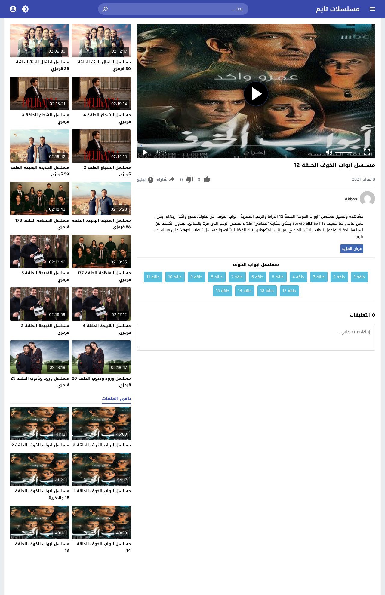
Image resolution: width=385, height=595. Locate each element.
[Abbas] (367, 204)
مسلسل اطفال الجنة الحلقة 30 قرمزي (104, 65)
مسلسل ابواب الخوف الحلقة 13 (42, 547)
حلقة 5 (278, 277)
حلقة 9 (196, 277)
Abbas (351, 199)
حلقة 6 (257, 277)
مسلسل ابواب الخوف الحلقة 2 (40, 445)
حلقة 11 (153, 277)
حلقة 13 (267, 290)
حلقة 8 (217, 277)
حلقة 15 (222, 290)
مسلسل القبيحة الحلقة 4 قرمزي (107, 329)
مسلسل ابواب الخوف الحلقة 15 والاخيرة (42, 494)
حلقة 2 (339, 277)
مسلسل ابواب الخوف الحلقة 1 (102, 491)
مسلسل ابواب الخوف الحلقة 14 (104, 547)
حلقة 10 (175, 277)
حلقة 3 (319, 277)
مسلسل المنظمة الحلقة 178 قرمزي (42, 224)
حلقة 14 (245, 290)
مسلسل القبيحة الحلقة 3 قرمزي (45, 329)
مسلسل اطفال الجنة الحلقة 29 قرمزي (42, 65)
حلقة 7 (237, 277)
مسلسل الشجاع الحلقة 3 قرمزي (45, 118)
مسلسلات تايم (338, 9)
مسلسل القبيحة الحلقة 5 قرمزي (45, 276)
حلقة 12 (289, 290)
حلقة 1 (359, 277)
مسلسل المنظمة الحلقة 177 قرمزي (104, 276)
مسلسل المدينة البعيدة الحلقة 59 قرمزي (39, 171)
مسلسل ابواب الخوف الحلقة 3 (102, 445)
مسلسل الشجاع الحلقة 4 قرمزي (107, 118)
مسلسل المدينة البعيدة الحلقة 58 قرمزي (101, 224)
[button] (105, 9)
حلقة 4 (298, 277)
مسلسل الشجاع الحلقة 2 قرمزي (107, 171)
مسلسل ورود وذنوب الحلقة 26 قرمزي (101, 382)
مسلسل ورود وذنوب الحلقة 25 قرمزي (40, 382)
